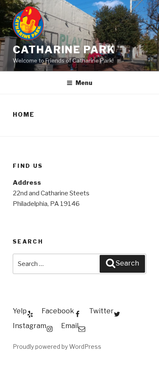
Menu (83, 82)
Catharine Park (64, 50)
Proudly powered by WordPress (57, 346)
